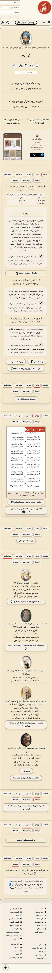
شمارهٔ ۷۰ (26, 55)
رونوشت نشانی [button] (17, 361)
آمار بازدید (16, 947)
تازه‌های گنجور (39, 932)
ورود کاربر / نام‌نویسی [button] (27, 22)
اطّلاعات (45, 174)
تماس (17, 954)
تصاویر (29, 174)
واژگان (37, 174)
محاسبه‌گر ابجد (14, 925)
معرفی (41, 945)
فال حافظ (40, 918)
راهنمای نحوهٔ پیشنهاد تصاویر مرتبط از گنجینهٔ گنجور (26, 510)
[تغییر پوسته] (6, 967)
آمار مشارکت (15, 944)
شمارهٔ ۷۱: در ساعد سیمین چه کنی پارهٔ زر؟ (38, 121)
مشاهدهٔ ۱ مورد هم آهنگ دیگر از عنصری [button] (27, 601)
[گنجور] (44, 7)
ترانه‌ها (37, 180)
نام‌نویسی (13, 881)
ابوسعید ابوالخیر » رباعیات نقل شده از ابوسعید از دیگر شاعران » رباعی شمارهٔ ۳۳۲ (26, 625)
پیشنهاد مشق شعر (26, 540)
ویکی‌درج (22, 200)
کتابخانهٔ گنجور (14, 918)
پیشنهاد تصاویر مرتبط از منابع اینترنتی (27, 502)
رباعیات (8, 47)
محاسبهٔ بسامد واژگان (27, 399)
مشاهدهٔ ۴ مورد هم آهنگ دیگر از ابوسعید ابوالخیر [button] (26, 645)
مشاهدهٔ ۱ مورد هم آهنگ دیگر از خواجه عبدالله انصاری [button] (26, 725)
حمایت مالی (39, 955)
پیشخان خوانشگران (12, 932)
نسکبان (16, 939)
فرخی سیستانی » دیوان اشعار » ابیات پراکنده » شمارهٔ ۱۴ (26, 672)
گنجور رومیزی (14, 912)
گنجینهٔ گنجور (14, 922)
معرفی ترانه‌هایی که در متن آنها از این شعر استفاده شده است (26, 807)
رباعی (22, 197)
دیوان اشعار (30, 47)
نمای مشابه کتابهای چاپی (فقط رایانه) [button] (27, 368)
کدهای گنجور (14, 908)
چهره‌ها (41, 951)
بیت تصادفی (39, 912)
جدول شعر (40, 915)
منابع (17, 951)
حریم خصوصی (14, 957)
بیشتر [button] (28, 771)
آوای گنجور (15, 929)
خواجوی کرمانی (43, 47)
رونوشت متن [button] (38, 361)
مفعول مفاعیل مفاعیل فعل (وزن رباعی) (23, 194)
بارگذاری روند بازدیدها (26, 840)
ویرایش (15, 263)
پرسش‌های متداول (37, 948)
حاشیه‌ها (15, 180)
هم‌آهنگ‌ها (7, 174)
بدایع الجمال (18, 47)
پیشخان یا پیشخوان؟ (12, 935)
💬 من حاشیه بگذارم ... (26, 873)
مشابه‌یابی (40, 929)
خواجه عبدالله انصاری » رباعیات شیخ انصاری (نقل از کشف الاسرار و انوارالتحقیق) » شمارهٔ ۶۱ (26, 703)
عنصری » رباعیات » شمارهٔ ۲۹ (26, 583)
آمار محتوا (40, 958)
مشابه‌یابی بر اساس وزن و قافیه (27, 777)
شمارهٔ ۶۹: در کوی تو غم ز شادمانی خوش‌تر (12, 121)
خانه (42, 908)
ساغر (17, 915)
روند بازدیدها (27, 180)
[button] (49, 22)
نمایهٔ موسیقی (39, 922)
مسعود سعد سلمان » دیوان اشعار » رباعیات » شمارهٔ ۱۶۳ (26, 750)
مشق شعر (19, 174)
